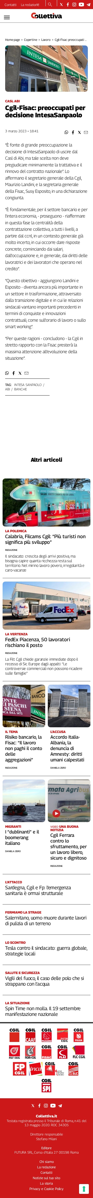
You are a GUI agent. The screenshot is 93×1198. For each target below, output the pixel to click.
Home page (12, 40)
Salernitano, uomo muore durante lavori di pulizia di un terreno (46, 920)
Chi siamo (47, 1162)
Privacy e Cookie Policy (46, 1189)
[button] (66, 132)
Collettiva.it (46, 1116)
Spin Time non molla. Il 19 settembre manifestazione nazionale (43, 1011)
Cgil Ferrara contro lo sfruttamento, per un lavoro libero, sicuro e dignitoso (68, 846)
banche (20, 389)
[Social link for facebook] (68, 4)
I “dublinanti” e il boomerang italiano (22, 837)
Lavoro (46, 40)
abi (7, 389)
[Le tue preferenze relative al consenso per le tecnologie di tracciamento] (84, 1189)
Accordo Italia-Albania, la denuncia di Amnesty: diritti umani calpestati (67, 748)
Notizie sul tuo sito (46, 1178)
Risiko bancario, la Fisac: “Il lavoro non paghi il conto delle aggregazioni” (23, 748)
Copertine (30, 40)
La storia (46, 1183)
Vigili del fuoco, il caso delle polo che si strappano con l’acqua (44, 981)
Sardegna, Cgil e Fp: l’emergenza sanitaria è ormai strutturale (38, 890)
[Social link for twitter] (61, 4)
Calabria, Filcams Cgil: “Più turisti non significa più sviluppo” (45, 539)
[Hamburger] (7, 17)
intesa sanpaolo (28, 385)
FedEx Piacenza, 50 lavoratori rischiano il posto (37, 642)
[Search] (50, 5)
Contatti (11, 5)
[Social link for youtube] (81, 4)
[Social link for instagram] (74, 4)
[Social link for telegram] (88, 4)
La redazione (30, 5)
